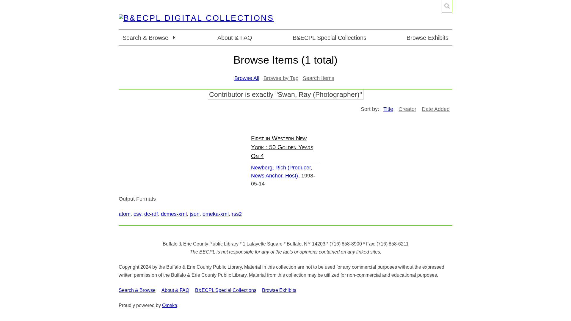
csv (137, 214)
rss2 (237, 214)
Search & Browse (137, 290)
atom (125, 214)
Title (388, 109)
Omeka (169, 305)
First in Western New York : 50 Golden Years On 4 (282, 147)
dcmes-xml (174, 214)
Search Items (318, 78)
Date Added (436, 109)
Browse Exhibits (427, 37)
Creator (407, 109)
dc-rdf (151, 214)
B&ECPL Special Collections (329, 37)
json (195, 214)
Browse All (246, 78)
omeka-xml (216, 214)
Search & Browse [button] (146, 37)
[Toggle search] (447, 6)
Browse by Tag (281, 78)
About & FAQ (234, 37)
